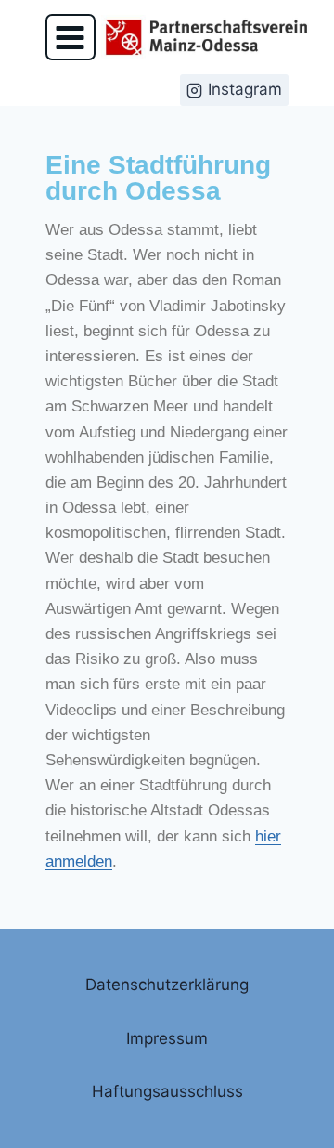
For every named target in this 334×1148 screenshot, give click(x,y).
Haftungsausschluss (167, 1091)
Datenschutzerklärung (167, 984)
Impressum (167, 1038)
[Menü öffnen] (70, 37)
